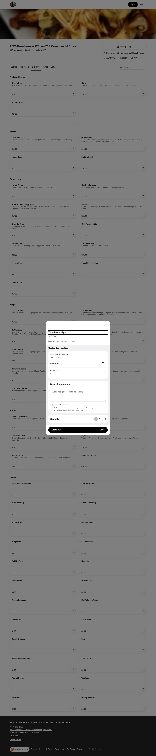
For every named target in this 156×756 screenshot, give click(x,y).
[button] (78, 430)
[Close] (105, 324)
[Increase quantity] (104, 419)
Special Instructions (60, 384)
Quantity (54, 419)
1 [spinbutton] (99, 419)
